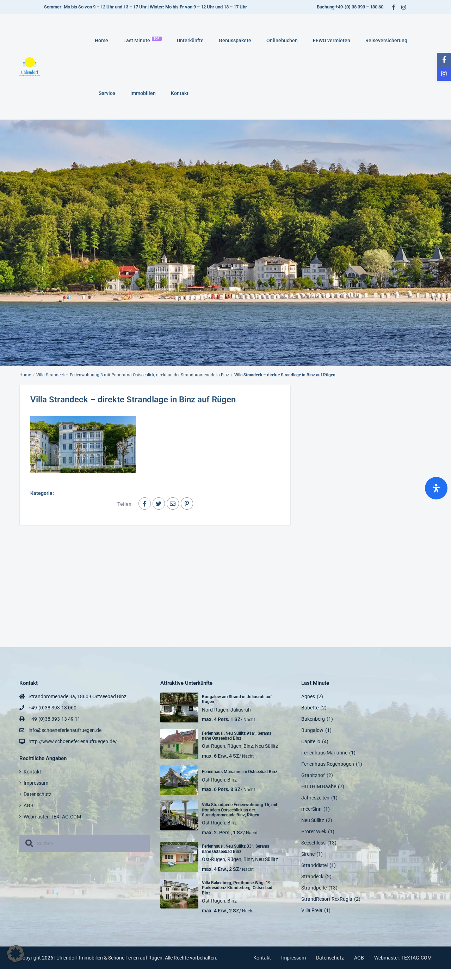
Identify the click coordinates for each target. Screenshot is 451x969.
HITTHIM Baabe (318, 786)
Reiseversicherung (386, 40)
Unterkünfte (190, 40)
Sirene (308, 854)
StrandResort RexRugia (326, 899)
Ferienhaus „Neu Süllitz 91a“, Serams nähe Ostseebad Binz (236, 736)
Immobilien (143, 93)
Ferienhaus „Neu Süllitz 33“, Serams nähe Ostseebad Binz (235, 849)
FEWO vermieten (331, 40)
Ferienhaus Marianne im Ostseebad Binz (239, 771)
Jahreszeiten (315, 798)
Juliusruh (240, 710)
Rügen (234, 746)
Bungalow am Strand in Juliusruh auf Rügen (237, 699)
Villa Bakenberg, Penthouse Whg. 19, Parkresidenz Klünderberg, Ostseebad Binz (237, 887)
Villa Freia (311, 910)
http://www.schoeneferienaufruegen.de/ (73, 741)
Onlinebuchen (282, 40)
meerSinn (311, 809)
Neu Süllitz (266, 746)
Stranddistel (314, 865)
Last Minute (141, 40)
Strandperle (314, 888)
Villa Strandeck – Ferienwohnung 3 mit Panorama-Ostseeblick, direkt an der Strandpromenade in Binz (132, 374)
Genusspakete (235, 40)
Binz (248, 746)
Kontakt (180, 93)
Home (101, 40)
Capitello (310, 741)
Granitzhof (313, 775)
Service (107, 93)
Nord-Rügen (215, 710)
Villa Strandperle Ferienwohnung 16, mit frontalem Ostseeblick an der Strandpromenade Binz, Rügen (239, 809)
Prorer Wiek (313, 831)
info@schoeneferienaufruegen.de (65, 730)
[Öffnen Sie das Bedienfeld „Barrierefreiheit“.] (436, 488)
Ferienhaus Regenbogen (327, 764)
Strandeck (312, 876)
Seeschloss (313, 843)
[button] (15, 953)
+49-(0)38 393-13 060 (52, 707)
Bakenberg (313, 719)
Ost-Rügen (213, 746)
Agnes (308, 696)
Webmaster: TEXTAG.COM (52, 817)
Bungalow (312, 730)
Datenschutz (37, 794)
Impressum (36, 783)
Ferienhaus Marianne (324, 753)
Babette (310, 707)
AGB (28, 805)
